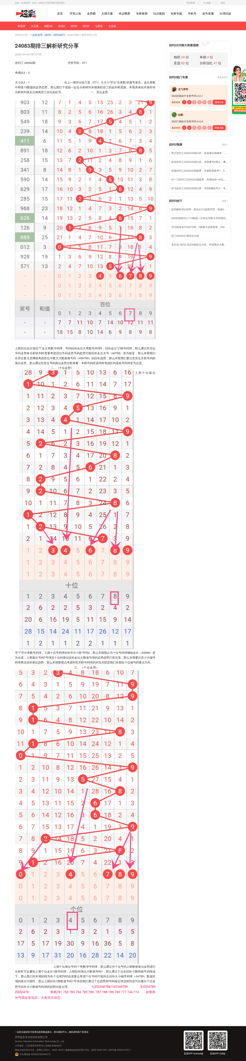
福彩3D (48, 26)
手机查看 (190, 2)
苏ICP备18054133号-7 (120, 1049)
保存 (223, 2)
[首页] (26, 13)
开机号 (192, 13)
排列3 (74, 26)
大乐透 (35, 26)
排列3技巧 (59, 35)
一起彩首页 (36, 35)
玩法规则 (159, 13)
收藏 (208, 2)
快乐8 (61, 26)
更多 (224, 144)
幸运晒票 (124, 13)
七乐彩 (112, 26)
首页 (60, 13)
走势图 (91, 13)
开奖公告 (75, 13)
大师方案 (107, 13)
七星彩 (99, 26)
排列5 (86, 26)
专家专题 (176, 13)
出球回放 (225, 13)
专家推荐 (141, 13)
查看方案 (219, 102)
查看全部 (222, 77)
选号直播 (208, 13)
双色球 (21, 26)
